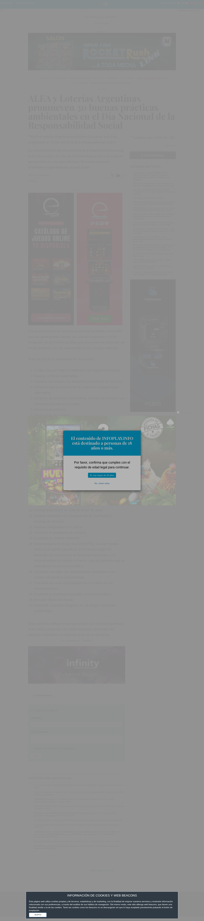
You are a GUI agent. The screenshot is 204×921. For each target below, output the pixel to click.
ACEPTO (37, 915)
